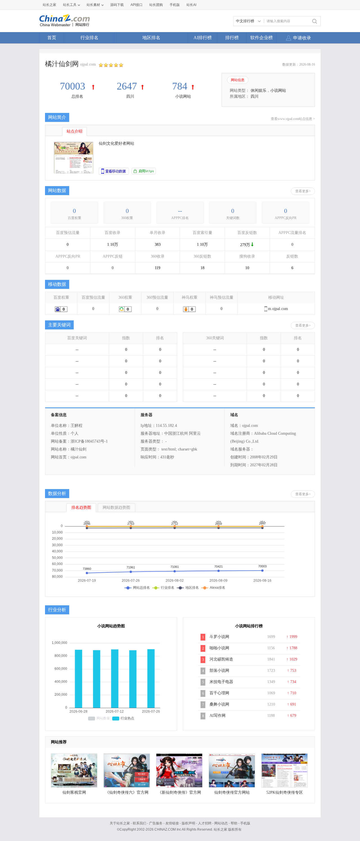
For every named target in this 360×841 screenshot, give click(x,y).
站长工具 (69, 5)
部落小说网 (219, 670)
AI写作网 (218, 715)
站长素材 (93, 5)
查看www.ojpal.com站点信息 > (293, 119)
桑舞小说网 (219, 704)
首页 (51, 37)
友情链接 (172, 823)
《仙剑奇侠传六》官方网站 (126, 793)
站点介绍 (74, 131)
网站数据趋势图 (116, 507)
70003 (74, 86)
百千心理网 (219, 693)
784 (179, 86)
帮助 (234, 823)
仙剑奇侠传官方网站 (232, 792)
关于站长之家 (120, 823)
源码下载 (117, 5)
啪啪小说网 (219, 648)
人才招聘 (205, 823)
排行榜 (232, 37)
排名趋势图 (81, 507)
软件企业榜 (261, 37)
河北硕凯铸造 (221, 659)
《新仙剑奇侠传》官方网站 (179, 793)
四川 (130, 96)
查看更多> (303, 191)
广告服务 (156, 823)
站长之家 (49, 5)
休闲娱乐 (258, 90)
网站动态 (221, 823)
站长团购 (156, 5)
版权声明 (188, 823)
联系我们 (139, 823)
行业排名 (89, 37)
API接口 (136, 5)
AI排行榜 (203, 37)
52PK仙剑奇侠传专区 (284, 792)
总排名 (77, 96)
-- (180, 210)
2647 (127, 86)
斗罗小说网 (219, 637)
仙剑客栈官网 (74, 792)
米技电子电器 (221, 682)
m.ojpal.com (278, 309)
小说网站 (183, 96)
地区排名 (151, 37)
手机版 (245, 823)
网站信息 (237, 80)
